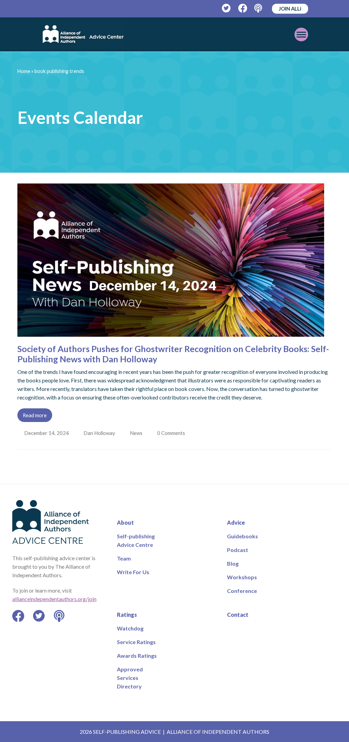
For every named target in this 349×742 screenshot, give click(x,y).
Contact (237, 614)
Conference (242, 590)
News (137, 433)
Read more (35, 415)
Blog (233, 563)
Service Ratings (136, 642)
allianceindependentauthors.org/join (54, 599)
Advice (236, 522)
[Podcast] (258, 8)
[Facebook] (242, 8)
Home (23, 71)
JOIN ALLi (290, 8)
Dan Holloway (100, 433)
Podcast (237, 550)
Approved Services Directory (130, 677)
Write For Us (133, 572)
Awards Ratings (137, 655)
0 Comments (173, 433)
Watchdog (130, 628)
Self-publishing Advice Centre (136, 540)
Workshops (242, 577)
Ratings (127, 614)
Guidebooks (242, 536)
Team (124, 558)
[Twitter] (226, 8)
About (125, 522)
